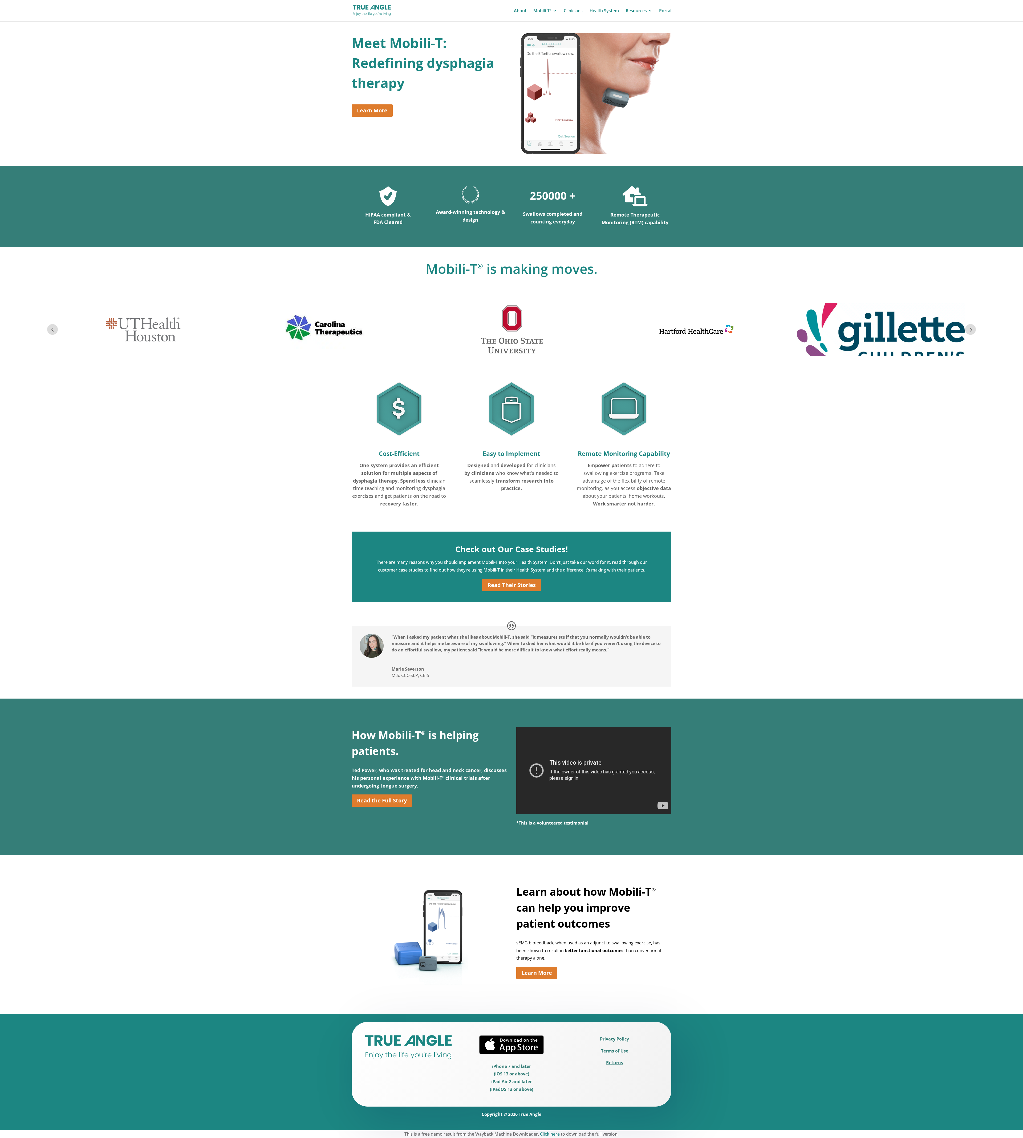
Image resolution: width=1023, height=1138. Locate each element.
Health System (604, 11)
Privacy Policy (614, 1039)
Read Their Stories (512, 585)
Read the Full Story (382, 800)
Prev (52, 329)
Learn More (372, 110)
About (520, 11)
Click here (550, 1134)
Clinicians (573, 11)
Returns (614, 1063)
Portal (665, 11)
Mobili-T (542, 11)
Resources (636, 11)
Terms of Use (614, 1051)
